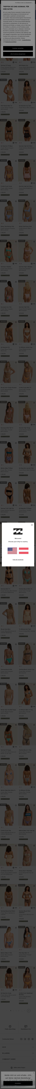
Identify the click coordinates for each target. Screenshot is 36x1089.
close (32, 525)
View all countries (18, 559)
